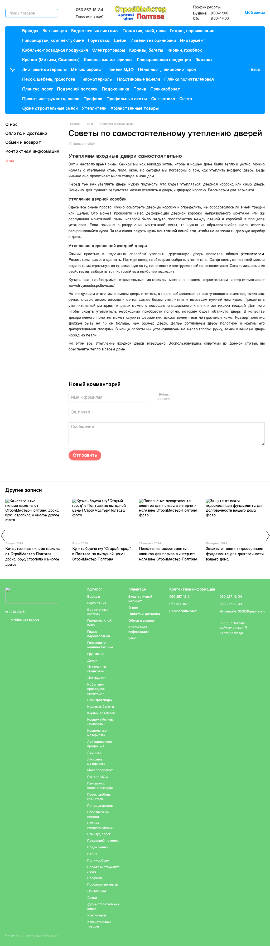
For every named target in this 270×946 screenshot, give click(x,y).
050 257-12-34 (89, 10)
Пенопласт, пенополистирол (167, 69)
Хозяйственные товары (135, 108)
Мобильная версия (25, 620)
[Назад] (2, 535)
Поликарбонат (165, 89)
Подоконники (115, 89)
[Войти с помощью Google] (184, 397)
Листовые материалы (44, 69)
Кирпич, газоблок (184, 50)
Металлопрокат (87, 69)
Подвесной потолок (77, 89)
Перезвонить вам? (90, 17)
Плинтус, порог (37, 89)
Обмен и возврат (23, 142)
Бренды (30, 31)
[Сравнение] (225, 70)
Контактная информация (32, 151)
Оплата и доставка (26, 133)
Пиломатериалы (96, 79)
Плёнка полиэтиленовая (189, 79)
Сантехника (163, 99)
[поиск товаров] (54, 13)
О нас (11, 124)
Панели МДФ (121, 69)
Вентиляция (54, 31)
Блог (10, 160)
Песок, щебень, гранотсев (48, 79)
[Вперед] (267, 535)
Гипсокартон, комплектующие (53, 40)
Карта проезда (231, 633)
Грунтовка (98, 40)
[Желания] (235, 70)
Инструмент (192, 40)
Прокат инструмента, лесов (50, 99)
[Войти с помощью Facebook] (176, 397)
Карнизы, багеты (146, 50)
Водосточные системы (94, 31)
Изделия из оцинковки (153, 40)
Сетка (185, 99)
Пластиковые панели (138, 79)
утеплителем (252, 254)
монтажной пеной (173, 231)
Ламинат (204, 60)
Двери (120, 40)
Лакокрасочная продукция (164, 60)
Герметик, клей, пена (144, 31)
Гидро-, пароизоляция (192, 31)
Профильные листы (127, 99)
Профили (93, 99)
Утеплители (94, 108)
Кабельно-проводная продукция (55, 50)
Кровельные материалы (108, 60)
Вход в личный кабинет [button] (140, 599)
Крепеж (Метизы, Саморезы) (51, 60)
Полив (139, 89)
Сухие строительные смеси (50, 108)
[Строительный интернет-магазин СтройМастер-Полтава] (31, 595)
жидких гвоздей (231, 305)
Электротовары (108, 50)
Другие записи (23, 490)
